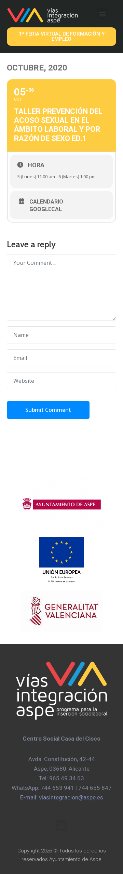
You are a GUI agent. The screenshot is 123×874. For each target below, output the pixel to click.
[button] (102, 13)
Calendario (46, 202)
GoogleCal (45, 209)
